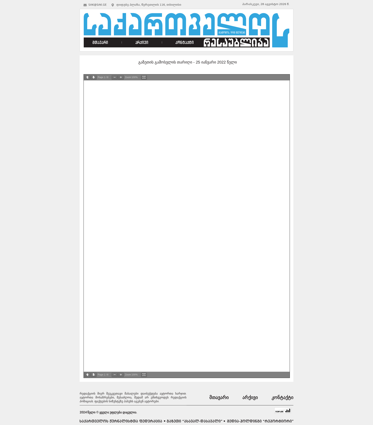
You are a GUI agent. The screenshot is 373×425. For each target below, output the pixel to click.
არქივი (141, 42)
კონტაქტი (184, 42)
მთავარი (100, 42)
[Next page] (94, 77)
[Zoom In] (121, 77)
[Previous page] (87, 77)
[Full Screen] (144, 77)
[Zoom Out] (115, 77)
